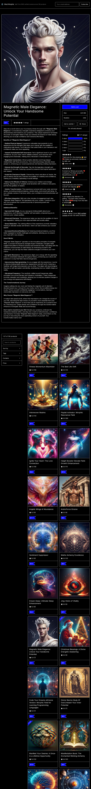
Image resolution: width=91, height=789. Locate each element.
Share (84, 124)
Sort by (5, 348)
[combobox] (69, 124)
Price (4, 363)
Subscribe (84, 4)
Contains (6, 358)
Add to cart (75, 107)
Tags (4, 353)
